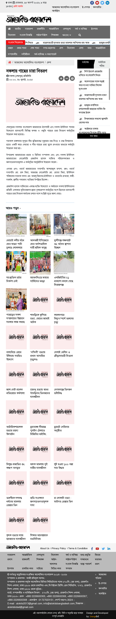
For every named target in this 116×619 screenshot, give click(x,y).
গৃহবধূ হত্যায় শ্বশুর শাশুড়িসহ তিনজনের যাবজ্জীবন (40, 393)
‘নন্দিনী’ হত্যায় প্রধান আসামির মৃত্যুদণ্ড (37, 355)
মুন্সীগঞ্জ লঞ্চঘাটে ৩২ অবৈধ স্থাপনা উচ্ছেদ (62, 244)
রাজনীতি (41, 28)
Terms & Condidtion (78, 548)
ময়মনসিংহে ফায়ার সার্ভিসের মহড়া (39, 279)
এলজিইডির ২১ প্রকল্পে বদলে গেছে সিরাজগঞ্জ (63, 281)
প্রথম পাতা (21, 48)
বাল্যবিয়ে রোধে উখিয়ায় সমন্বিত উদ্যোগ (14, 355)
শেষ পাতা (35, 48)
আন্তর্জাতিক (54, 28)
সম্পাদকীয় (12, 54)
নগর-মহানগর (49, 48)
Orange (94, 616)
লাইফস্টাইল (41, 35)
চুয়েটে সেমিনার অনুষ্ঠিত (61, 428)
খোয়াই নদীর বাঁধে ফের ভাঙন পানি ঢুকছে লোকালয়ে (15, 244)
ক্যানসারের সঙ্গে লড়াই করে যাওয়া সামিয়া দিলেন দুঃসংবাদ (91, 85)
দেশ (61, 48)
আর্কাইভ (56, 10)
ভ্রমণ (97, 563)
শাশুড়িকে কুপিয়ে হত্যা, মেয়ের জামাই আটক (39, 318)
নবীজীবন (26, 54)
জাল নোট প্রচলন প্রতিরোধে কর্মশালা (15, 391)
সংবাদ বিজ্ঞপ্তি (26, 35)
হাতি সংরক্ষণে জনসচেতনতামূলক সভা (39, 501)
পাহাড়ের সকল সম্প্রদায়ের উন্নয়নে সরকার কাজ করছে (15, 318)
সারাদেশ (29, 28)
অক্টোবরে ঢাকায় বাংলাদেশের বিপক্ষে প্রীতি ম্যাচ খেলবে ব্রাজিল (92, 132)
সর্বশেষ (85, 62)
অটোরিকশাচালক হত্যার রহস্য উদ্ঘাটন (14, 430)
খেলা (81, 48)
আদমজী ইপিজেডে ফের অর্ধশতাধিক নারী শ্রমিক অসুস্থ (39, 244)
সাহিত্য (40, 568)
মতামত (98, 559)
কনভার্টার (97, 7)
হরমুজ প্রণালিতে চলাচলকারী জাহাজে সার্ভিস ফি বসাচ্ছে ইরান (92, 109)
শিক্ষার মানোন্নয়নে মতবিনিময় (39, 537)
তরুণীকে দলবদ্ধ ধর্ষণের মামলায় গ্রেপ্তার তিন (14, 501)
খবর (89, 48)
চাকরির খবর (27, 568)
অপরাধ (69, 568)
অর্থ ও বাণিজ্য (81, 28)
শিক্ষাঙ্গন (55, 35)
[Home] (9, 29)
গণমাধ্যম (84, 559)
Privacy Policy (59, 548)
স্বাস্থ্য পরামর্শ (85, 563)
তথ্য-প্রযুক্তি (85, 554)
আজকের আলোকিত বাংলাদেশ (65, 7)
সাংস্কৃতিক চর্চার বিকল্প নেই (13, 279)
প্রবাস (9, 559)
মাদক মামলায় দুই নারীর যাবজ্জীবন (39, 466)
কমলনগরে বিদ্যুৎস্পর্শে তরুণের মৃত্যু (64, 318)
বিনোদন (12, 35)
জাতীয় (18, 28)
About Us (44, 548)
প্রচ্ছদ (10, 48)
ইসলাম (94, 28)
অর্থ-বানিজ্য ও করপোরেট (45, 54)
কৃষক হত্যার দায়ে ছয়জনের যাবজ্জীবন (16, 537)
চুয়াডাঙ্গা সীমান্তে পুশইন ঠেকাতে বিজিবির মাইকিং (38, 430)
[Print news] (72, 78)
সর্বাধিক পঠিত (101, 64)
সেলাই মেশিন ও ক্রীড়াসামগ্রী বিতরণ (63, 354)
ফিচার (97, 554)
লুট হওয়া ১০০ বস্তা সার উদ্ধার (63, 466)
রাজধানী (25, 559)
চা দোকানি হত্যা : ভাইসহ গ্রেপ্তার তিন (63, 499)
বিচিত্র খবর (56, 568)
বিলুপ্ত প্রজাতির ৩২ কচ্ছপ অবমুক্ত (15, 466)
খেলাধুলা (67, 28)
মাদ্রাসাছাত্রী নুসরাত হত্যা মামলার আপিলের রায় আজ (60, 42)
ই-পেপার (86, 7)
